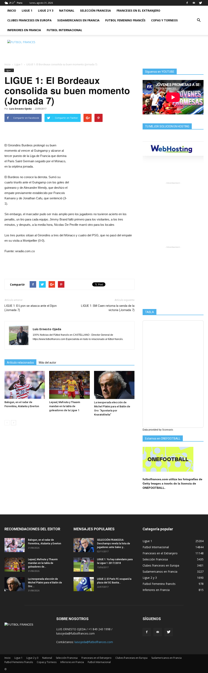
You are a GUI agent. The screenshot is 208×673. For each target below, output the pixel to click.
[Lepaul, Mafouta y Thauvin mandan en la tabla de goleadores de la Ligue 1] (69, 385)
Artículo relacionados (20, 362)
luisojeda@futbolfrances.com (94, 642)
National (66, 10)
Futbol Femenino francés (125, 20)
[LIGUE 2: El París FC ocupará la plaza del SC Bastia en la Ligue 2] (84, 584)
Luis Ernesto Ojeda (20, 108)
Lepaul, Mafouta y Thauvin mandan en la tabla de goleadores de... (43, 563)
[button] (199, 20)
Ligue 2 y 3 (45, 10)
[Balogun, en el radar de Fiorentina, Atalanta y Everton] (24, 385)
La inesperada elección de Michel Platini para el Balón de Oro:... (45, 583)
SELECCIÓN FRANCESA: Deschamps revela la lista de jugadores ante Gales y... (113, 543)
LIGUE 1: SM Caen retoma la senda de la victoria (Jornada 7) (107, 308)
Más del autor (47, 362)
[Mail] (194, 3)
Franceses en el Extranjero (138, 10)
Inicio (11, 10)
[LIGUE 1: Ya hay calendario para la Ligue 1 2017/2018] (84, 565)
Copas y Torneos (164, 20)
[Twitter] (200, 3)
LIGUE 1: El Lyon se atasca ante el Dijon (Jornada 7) (30, 308)
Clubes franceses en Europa (29, 20)
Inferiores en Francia (24, 30)
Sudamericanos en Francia (78, 20)
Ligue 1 (27, 10)
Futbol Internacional (64, 30)
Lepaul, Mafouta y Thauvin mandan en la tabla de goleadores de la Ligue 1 (64, 406)
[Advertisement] (129, 49)
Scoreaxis (167, 429)
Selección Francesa (95, 10)
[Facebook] (187, 3)
